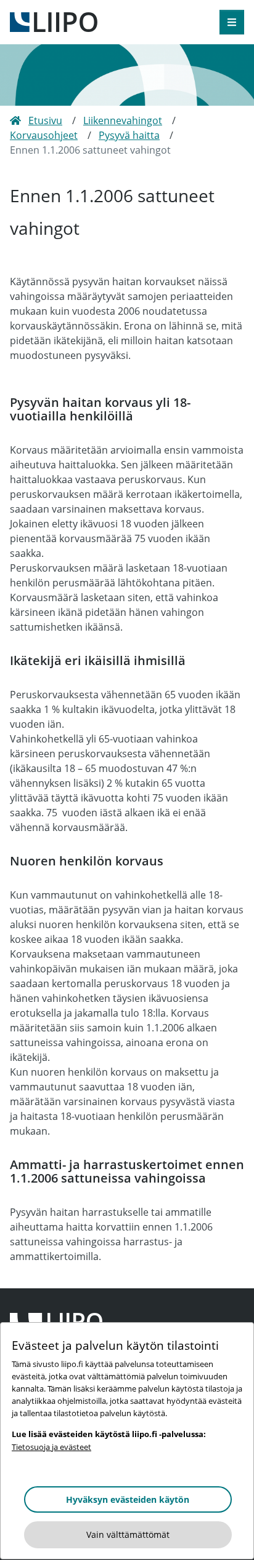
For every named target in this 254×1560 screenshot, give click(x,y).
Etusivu (45, 120)
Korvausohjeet (44, 135)
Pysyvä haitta (129, 135)
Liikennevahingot (122, 120)
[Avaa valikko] (231, 22)
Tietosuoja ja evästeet (51, 1446)
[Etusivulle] (53, 21)
